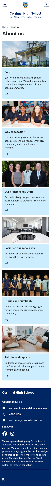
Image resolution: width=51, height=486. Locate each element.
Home (5, 27)
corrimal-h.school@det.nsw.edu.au (28, 408)
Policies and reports (17, 357)
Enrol (8, 72)
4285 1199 (15, 414)
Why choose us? (15, 131)
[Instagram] (12, 435)
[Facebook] (4, 435)
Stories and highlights (19, 301)
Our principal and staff (19, 191)
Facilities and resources (20, 248)
